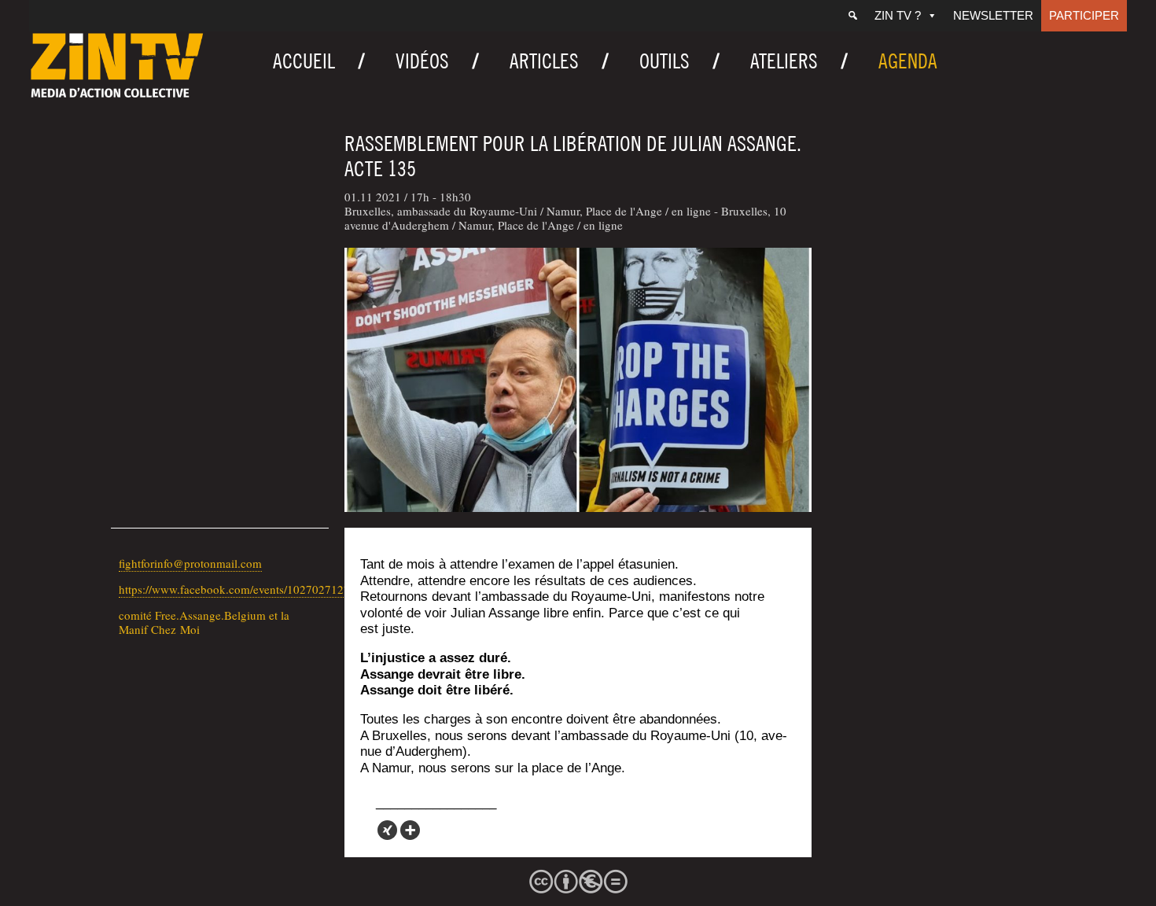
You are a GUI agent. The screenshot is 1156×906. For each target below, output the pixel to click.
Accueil (304, 61)
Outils (664, 61)
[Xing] (387, 830)
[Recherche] (853, 15)
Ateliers (784, 61)
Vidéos (422, 61)
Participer (1084, 15)
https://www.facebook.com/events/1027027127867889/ (255, 589)
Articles (544, 61)
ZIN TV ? (897, 15)
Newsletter (993, 15)
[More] (410, 830)
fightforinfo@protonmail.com (190, 563)
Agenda (907, 61)
